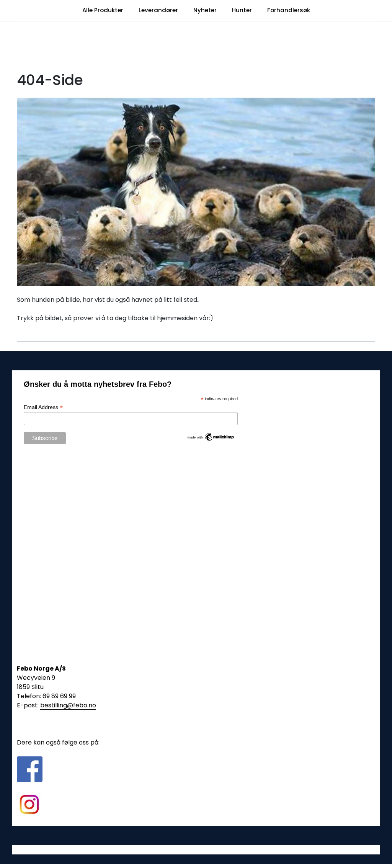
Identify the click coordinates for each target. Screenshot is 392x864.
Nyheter (205, 10)
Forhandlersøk (288, 10)
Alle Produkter (102, 10)
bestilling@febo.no (68, 705)
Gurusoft (196, 849)
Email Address (43, 407)
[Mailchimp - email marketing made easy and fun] (211, 437)
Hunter (242, 10)
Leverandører (158, 10)
